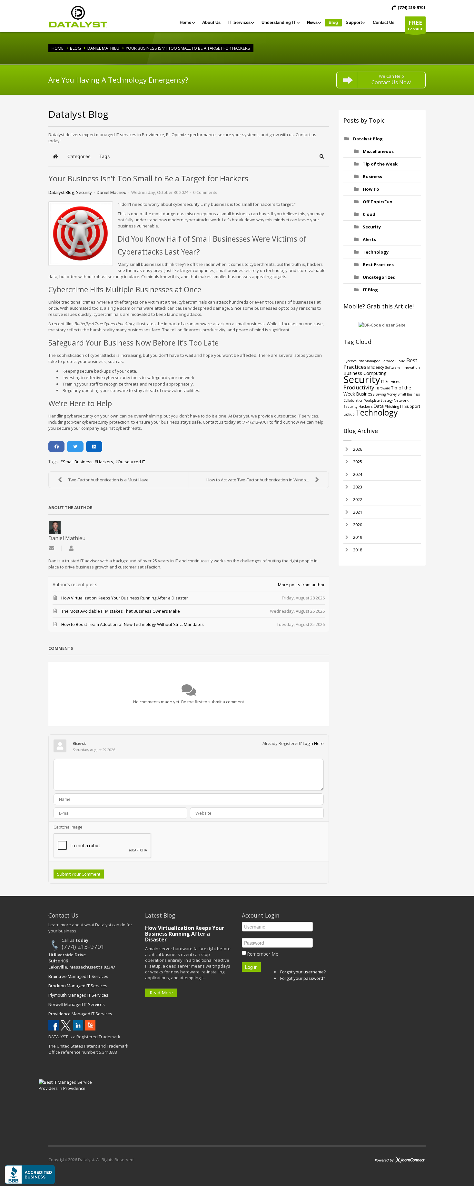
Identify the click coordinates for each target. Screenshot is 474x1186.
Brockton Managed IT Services (77, 986)
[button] (322, 156)
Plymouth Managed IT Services (78, 995)
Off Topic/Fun (377, 202)
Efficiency (375, 367)
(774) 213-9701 (83, 946)
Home (58, 48)
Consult (415, 25)
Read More (161, 993)
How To (371, 189)
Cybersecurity (353, 361)
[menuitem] (187, 22)
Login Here (313, 743)
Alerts (369, 239)
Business (372, 176)
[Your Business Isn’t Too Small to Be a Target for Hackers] (80, 233)
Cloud (369, 214)
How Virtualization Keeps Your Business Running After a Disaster (184, 933)
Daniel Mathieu (103, 48)
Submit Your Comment (78, 874)
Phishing (392, 406)
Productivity (358, 387)
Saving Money (386, 394)
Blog (75, 48)
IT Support (410, 406)
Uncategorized (379, 277)
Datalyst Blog (61, 192)
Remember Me (262, 954)
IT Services (390, 381)
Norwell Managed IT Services (76, 1004)
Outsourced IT (131, 462)
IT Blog (370, 290)
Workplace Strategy (378, 400)
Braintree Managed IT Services (78, 976)
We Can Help (391, 79)
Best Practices (378, 264)
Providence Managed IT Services (80, 1014)
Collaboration (353, 400)
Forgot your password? (302, 978)
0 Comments (205, 192)
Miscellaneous (378, 151)
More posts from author (301, 585)
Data (378, 406)
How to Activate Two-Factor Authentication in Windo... (257, 480)
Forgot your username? (303, 972)
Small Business (78, 462)
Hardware (382, 388)
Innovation (410, 367)
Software (392, 367)
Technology (376, 252)
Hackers (105, 462)
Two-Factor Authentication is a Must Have (108, 480)
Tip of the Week (380, 164)
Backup (348, 414)
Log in (251, 967)
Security (84, 192)
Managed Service (379, 360)
